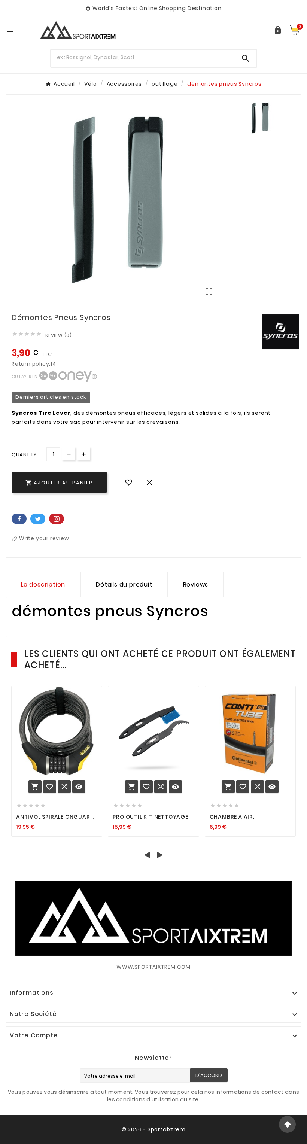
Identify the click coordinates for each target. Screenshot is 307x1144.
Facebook (19, 519)
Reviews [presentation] (196, 584)
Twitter (37, 519)
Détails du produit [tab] (124, 584)
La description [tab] (43, 584)
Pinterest (56, 519)
